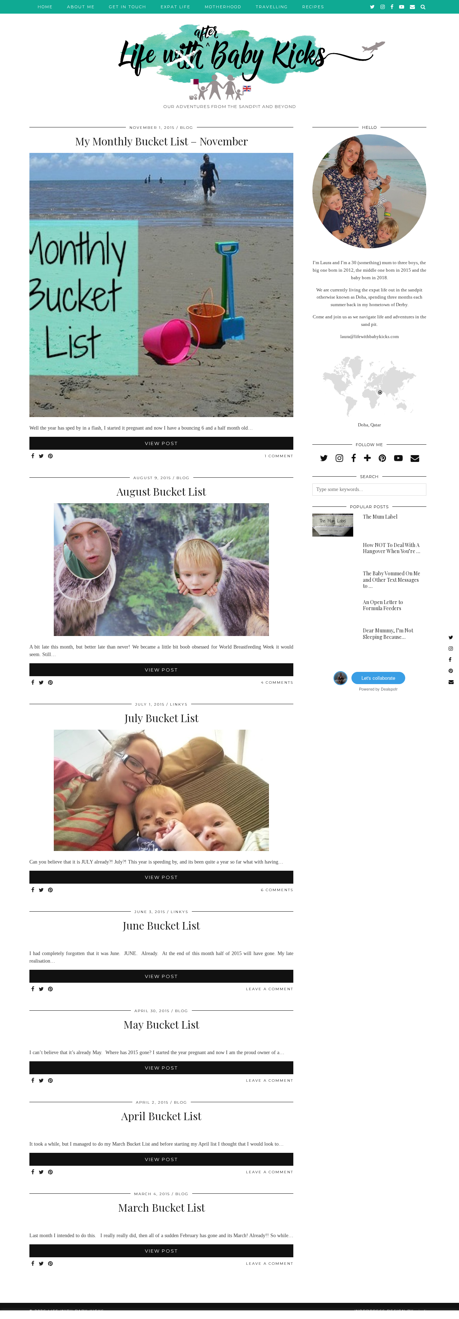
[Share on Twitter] (41, 456)
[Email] (413, 7)
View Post (161, 443)
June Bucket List (161, 925)
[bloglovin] (367, 458)
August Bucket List (161, 491)
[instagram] (382, 7)
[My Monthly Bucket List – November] (161, 415)
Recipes (313, 6)
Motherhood (223, 6)
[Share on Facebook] (33, 456)
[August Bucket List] (161, 634)
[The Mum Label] (332, 525)
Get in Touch (127, 6)
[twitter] (372, 7)
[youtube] (402, 7)
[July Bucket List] (161, 849)
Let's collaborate (378, 677)
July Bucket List (161, 718)
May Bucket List (161, 1024)
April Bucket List (161, 1116)
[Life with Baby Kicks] (229, 50)
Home (45, 6)
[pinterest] (382, 458)
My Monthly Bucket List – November (161, 141)
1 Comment (279, 456)
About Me (81, 6)
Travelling (272, 6)
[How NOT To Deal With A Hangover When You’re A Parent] (332, 553)
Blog (186, 127)
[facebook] (392, 7)
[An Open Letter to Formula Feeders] (332, 610)
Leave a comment (269, 989)
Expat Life (175, 6)
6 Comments (277, 890)
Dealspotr (389, 689)
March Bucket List (161, 1207)
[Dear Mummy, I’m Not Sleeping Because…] (332, 638)
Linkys (179, 704)
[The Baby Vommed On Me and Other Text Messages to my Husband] (332, 581)
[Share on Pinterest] (50, 456)
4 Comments (277, 682)
